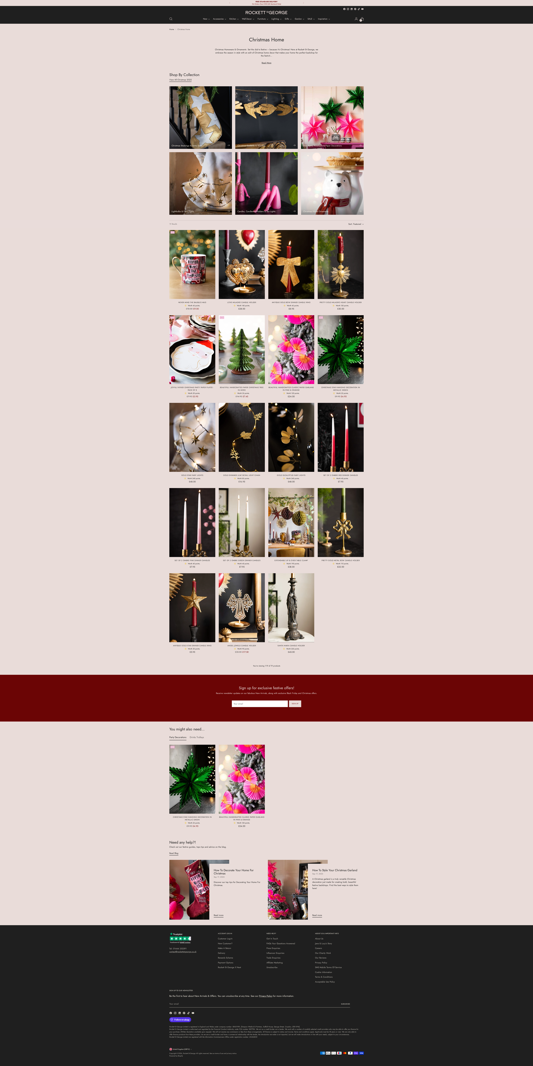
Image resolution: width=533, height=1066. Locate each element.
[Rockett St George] (266, 12)
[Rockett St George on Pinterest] (355, 9)
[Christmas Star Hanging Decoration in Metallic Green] (341, 349)
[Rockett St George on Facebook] (344, 9)
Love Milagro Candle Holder (241, 302)
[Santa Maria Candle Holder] (291, 607)
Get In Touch (272, 938)
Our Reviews (320, 957)
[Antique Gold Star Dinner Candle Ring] (192, 607)
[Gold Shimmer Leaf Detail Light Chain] (242, 437)
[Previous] (230, 3)
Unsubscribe (271, 967)
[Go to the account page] (356, 19)
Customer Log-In (225, 938)
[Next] (303, 3)
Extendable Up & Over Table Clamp (291, 560)
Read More (266, 62)
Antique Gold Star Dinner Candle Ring (192, 645)
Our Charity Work (323, 953)
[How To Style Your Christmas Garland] (298, 890)
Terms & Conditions (324, 976)
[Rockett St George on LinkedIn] (351, 9)
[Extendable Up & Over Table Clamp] (291, 522)
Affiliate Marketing (274, 962)
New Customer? (225, 943)
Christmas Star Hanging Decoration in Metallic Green (340, 388)
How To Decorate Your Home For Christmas (234, 872)
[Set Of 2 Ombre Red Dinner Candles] (341, 437)
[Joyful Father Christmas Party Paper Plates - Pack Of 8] (192, 349)
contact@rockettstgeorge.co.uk (182, 951)
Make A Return (224, 948)
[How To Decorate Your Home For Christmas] (199, 890)
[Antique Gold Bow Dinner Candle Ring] (291, 264)
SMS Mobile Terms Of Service (328, 967)
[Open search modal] (171, 19)
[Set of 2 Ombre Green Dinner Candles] (242, 522)
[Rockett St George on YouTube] (362, 9)
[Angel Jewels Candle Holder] (242, 607)
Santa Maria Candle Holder (291, 645)
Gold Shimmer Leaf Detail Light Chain (241, 475)
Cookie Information (323, 972)
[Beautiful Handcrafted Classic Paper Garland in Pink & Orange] (291, 349)
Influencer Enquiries (275, 953)
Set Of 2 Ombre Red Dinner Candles (340, 475)
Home (171, 29)
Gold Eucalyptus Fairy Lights (291, 475)
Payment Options (225, 962)
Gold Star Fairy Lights (192, 475)
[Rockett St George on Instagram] (348, 9)
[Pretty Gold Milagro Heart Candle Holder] (341, 264)
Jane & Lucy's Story (323, 943)
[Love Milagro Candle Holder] (242, 264)
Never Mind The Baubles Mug (192, 302)
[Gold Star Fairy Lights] (192, 437)
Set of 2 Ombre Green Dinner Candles (242, 560)
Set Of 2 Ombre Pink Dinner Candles (192, 560)
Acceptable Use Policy (325, 981)
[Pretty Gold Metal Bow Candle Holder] (341, 522)
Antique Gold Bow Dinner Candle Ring (291, 302)
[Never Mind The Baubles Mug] (192, 264)
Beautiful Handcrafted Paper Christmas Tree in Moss (241, 388)
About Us (319, 938)
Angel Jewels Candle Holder (241, 645)
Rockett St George (189, 1053)
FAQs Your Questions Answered (280, 943)
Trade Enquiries (273, 957)
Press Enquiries (273, 948)
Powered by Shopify (176, 1056)
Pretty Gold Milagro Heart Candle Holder (341, 302)
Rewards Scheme (225, 957)
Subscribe (345, 1004)
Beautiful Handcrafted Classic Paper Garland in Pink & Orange (291, 388)
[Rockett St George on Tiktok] (359, 9)
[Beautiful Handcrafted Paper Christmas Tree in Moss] (242, 349)
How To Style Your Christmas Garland (334, 870)
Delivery (221, 953)
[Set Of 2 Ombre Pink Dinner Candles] (192, 522)
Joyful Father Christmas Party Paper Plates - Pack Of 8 (192, 388)
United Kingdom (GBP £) (181, 1049)
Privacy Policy (321, 962)
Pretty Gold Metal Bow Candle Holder (341, 560)
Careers (318, 948)
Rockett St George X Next (229, 967)
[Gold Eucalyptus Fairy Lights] (291, 437)
